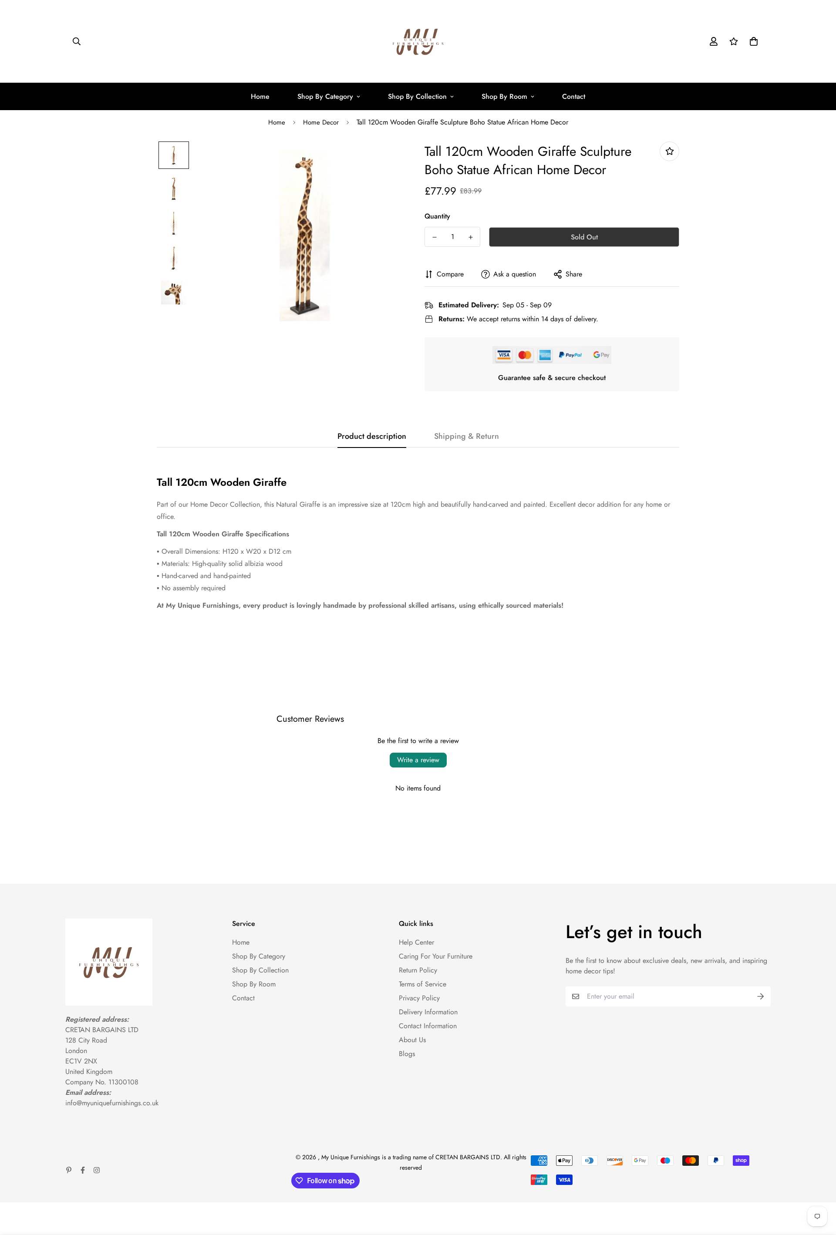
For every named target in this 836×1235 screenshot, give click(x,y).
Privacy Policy (419, 998)
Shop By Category (325, 96)
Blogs (407, 1054)
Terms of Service (422, 984)
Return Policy (418, 970)
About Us (412, 1040)
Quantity (437, 216)
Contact (573, 96)
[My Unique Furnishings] (418, 41)
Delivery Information (428, 1012)
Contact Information (428, 1026)
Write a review (418, 760)
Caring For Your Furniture (435, 956)
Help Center (416, 942)
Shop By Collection (417, 96)
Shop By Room (504, 96)
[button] (752, 41)
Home (260, 96)
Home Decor (321, 122)
